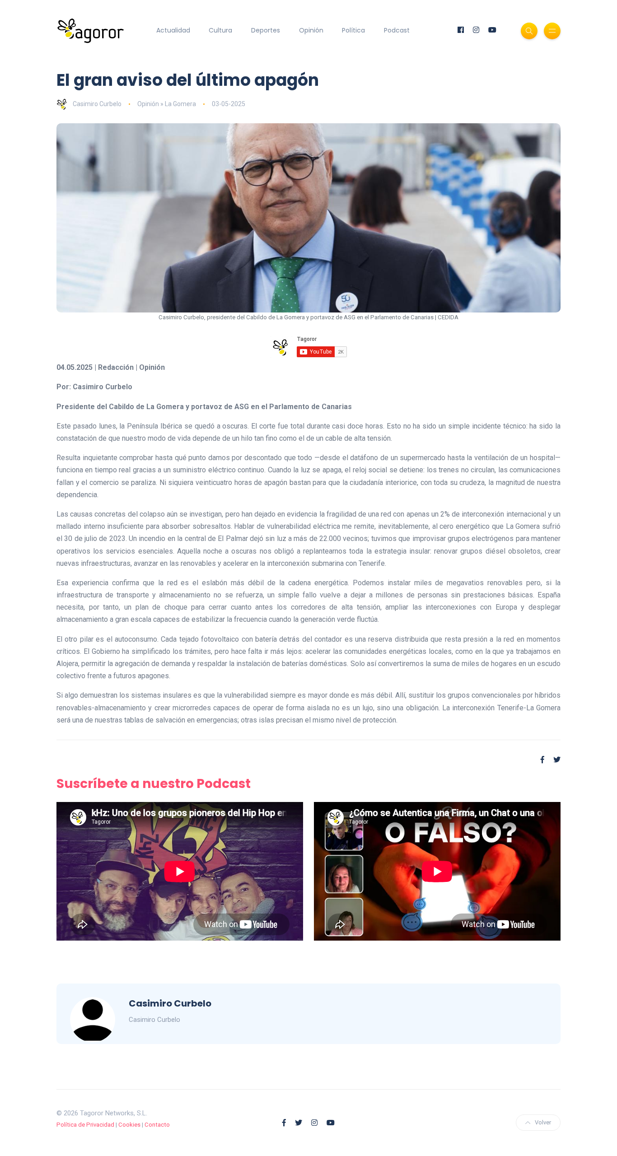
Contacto (157, 1124)
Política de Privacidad (85, 1124)
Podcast (397, 30)
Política (353, 30)
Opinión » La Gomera (166, 103)
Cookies (129, 1124)
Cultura (220, 30)
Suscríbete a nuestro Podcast (153, 783)
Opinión (311, 30)
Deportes (265, 30)
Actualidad (173, 30)
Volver (543, 1122)
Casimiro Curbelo (97, 103)
